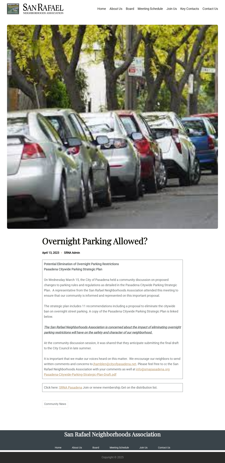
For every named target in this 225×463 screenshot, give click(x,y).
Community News (55, 404)
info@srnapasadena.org (153, 369)
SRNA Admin (72, 252)
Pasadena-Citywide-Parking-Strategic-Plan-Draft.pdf (80, 374)
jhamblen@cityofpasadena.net (114, 364)
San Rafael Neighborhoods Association (112, 434)
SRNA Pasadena (70, 387)
